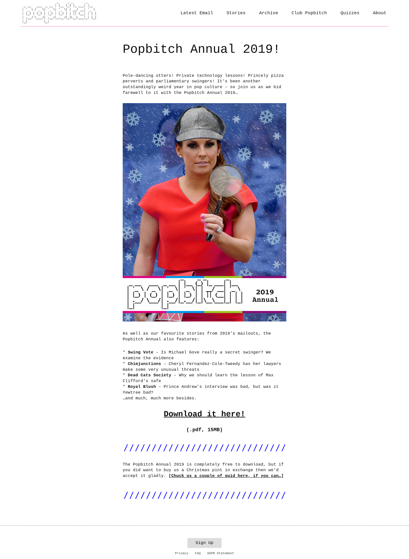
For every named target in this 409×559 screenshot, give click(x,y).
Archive (268, 13)
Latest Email (197, 13)
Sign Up (204, 543)
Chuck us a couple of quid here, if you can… (226, 476)
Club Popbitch (309, 13)
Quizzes (349, 13)
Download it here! (204, 414)
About (379, 13)
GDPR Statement (220, 553)
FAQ (198, 553)
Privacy (181, 553)
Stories (236, 13)
